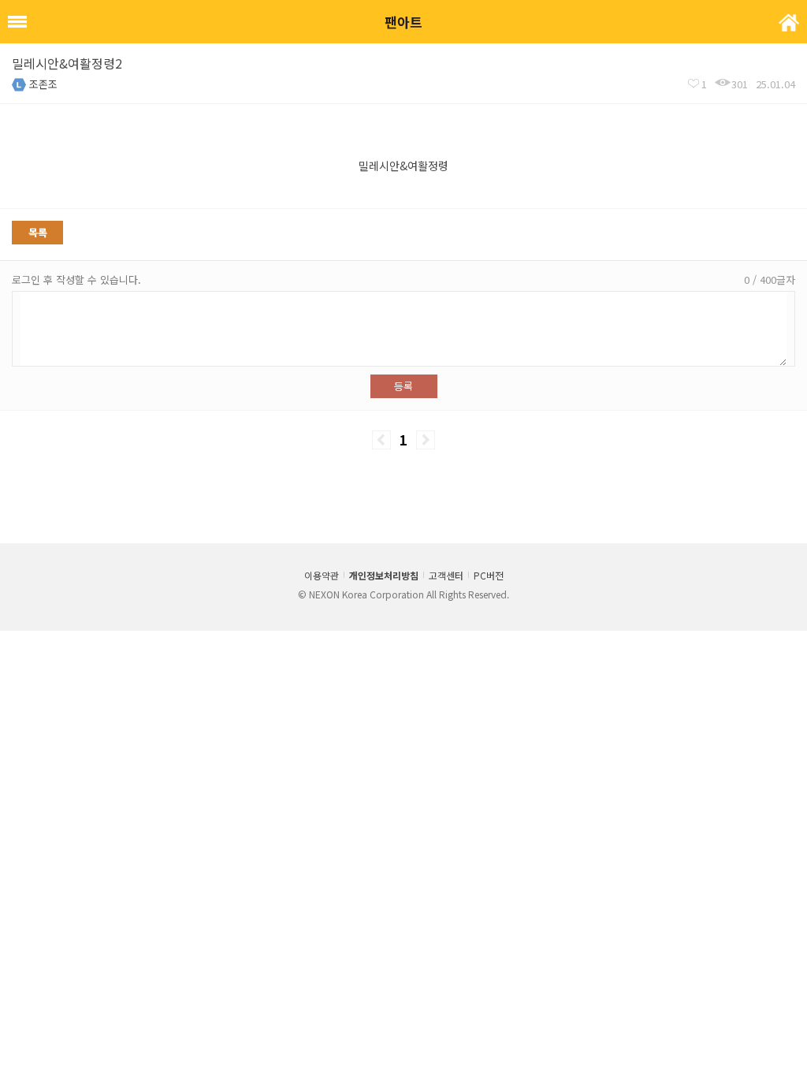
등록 (403, 385)
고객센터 (446, 575)
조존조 (43, 83)
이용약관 (321, 575)
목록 (37, 232)
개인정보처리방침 (383, 575)
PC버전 (489, 575)
